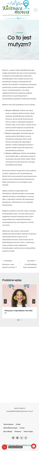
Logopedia (19, 32)
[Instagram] (17, 437)
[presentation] (19, 295)
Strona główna (8, 424)
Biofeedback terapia (10, 428)
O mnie (22, 428)
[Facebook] (13, 437)
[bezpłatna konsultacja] (4, 447)
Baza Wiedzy (8, 431)
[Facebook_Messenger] (33, 446)
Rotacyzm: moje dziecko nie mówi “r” (9, 264)
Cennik (18, 424)
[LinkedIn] (21, 437)
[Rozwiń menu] (35, 10)
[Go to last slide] (5, 301)
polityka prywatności (28, 445)
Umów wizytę (28, 431)
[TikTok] (25, 437)
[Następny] (33, 301)
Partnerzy (18, 431)
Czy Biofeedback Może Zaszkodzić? (30, 264)
